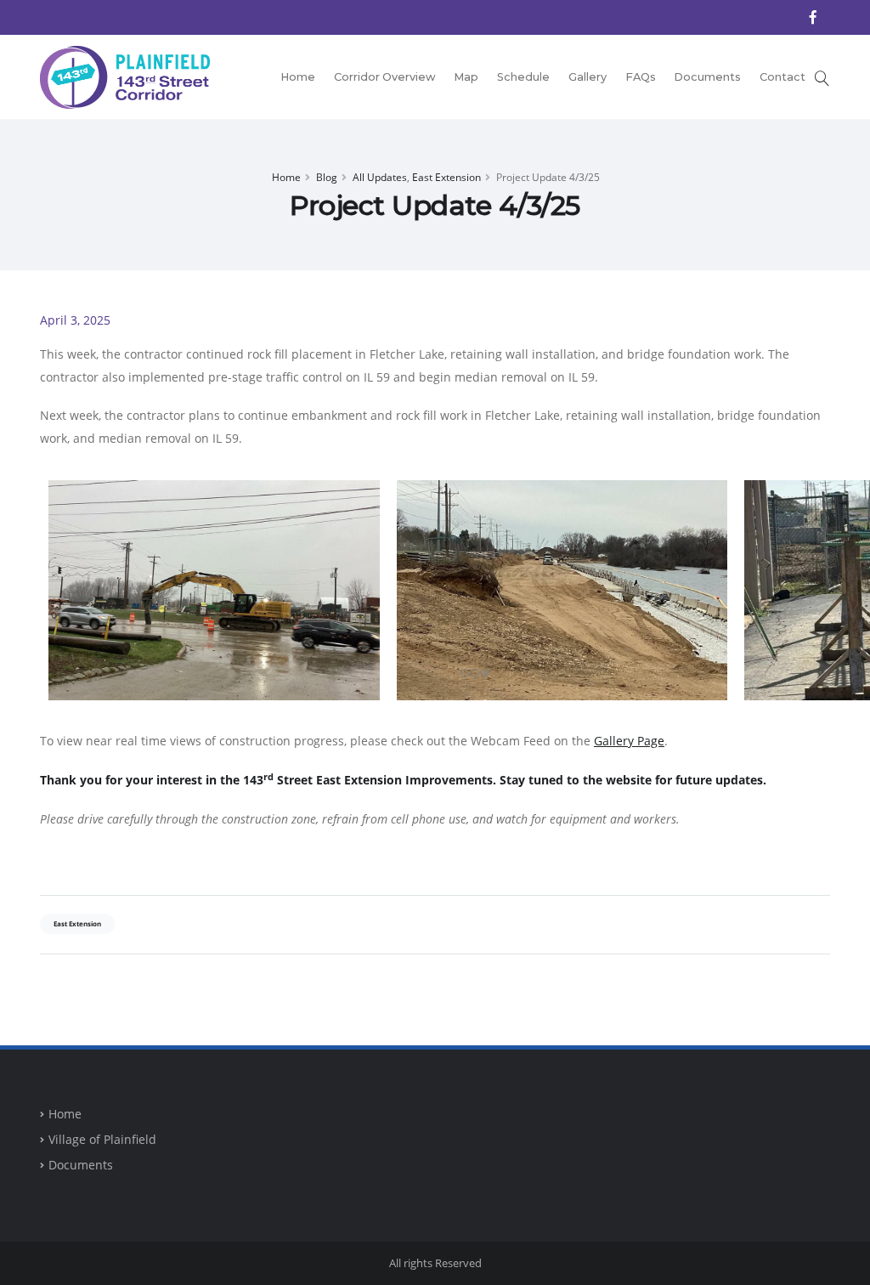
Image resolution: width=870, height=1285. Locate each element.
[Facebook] (813, 17)
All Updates (380, 177)
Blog (326, 177)
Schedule (523, 77)
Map (466, 77)
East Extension (446, 177)
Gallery (587, 77)
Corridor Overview (385, 77)
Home (297, 77)
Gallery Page (629, 741)
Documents (707, 77)
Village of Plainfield (102, 1139)
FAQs (640, 77)
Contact (782, 77)
